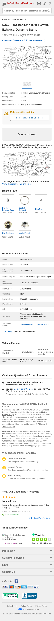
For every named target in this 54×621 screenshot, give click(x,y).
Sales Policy (12, 606)
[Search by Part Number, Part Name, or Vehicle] (48, 11)
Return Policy (43, 324)
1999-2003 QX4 (8, 427)
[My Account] (44, 3)
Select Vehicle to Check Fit (29, 118)
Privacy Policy (41, 606)
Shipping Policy (26, 324)
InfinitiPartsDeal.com (10, 431)
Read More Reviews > (42, 518)
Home (4, 19)
